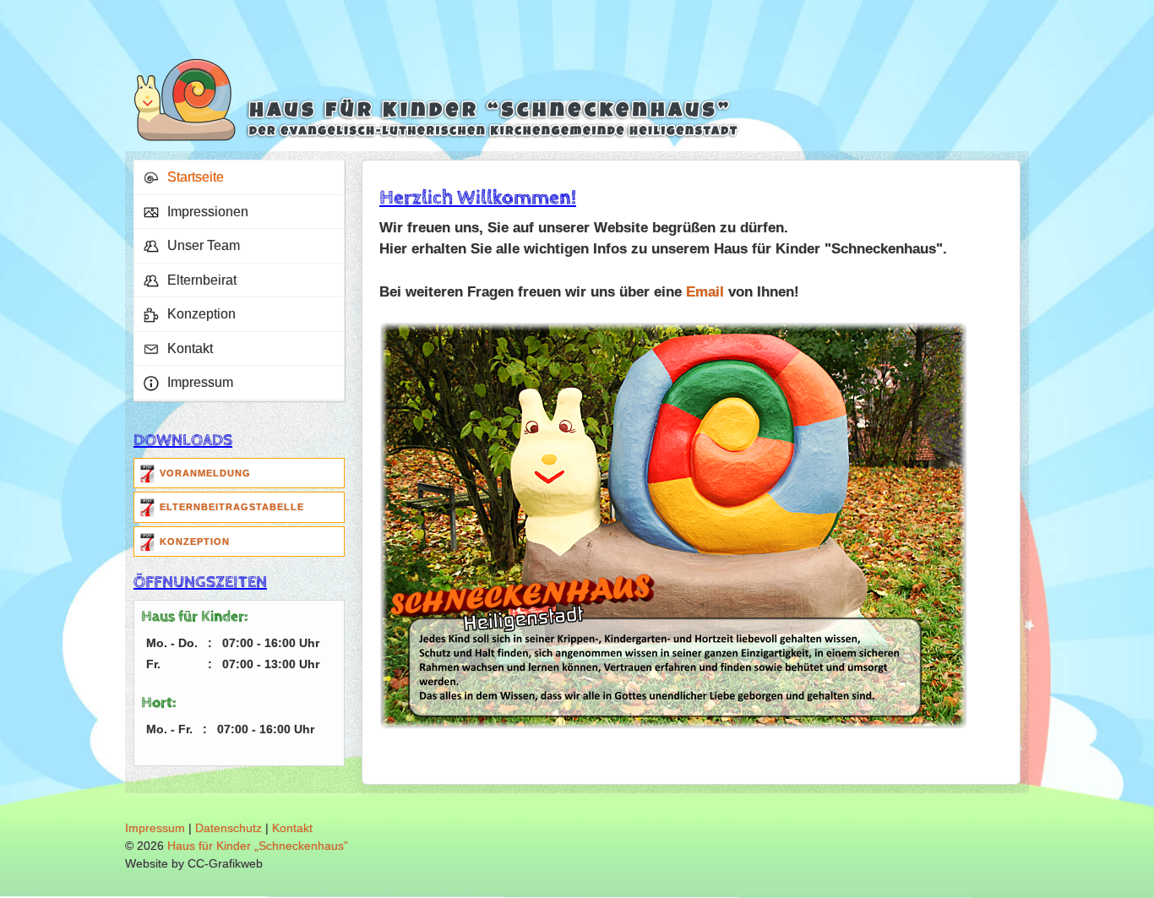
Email (705, 292)
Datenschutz (228, 828)
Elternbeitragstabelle (232, 507)
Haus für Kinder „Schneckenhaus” (257, 845)
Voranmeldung (205, 473)
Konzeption (195, 541)
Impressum (155, 828)
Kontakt (292, 828)
